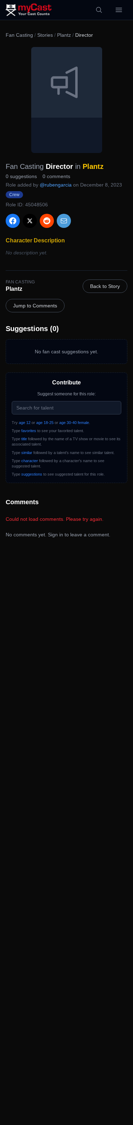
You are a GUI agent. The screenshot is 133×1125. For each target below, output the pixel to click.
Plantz (64, 35)
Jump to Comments (35, 305)
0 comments (56, 176)
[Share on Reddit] (47, 221)
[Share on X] (30, 221)
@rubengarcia (56, 185)
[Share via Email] (64, 221)
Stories (45, 35)
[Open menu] (118, 9)
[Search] (98, 9)
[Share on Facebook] (13, 221)
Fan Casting (19, 35)
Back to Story (105, 286)
